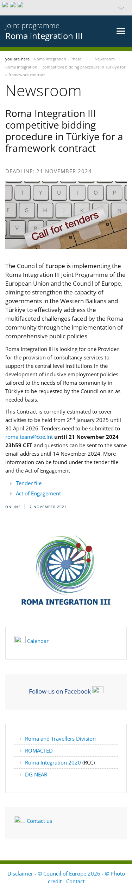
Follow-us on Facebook (60, 691)
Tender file (29, 483)
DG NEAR (36, 774)
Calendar (38, 640)
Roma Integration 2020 (53, 762)
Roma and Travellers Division (60, 738)
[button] (66, 7)
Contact (75, 881)
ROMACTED (39, 750)
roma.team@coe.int (29, 436)
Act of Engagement (38, 493)
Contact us (39, 820)
